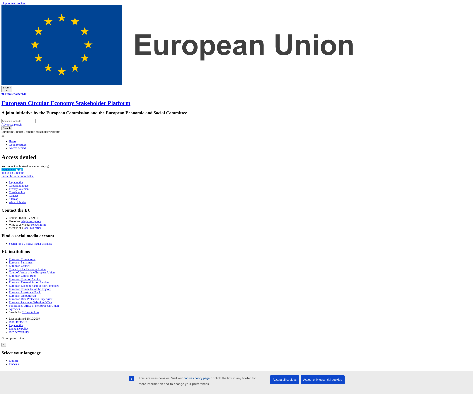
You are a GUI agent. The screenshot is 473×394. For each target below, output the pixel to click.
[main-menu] (2, 136)
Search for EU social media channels (30, 243)
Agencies (14, 309)
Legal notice (16, 182)
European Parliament (21, 262)
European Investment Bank (25, 292)
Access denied (17, 148)
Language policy (18, 328)
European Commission (22, 259)
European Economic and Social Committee (34, 285)
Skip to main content (13, 3)
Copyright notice (18, 185)
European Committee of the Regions (30, 289)
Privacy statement (19, 189)
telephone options (31, 221)
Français (14, 364)
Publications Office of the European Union (34, 305)
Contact (13, 195)
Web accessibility (19, 331)
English (13, 360)
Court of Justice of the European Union (32, 272)
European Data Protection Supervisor (30, 299)
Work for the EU (18, 321)
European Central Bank (22, 275)
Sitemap (13, 199)
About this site (17, 202)
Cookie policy (17, 192)
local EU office (32, 227)
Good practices (17, 144)
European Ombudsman (22, 295)
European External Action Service (29, 282)
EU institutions (30, 312)
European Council (19, 265)
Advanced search (11, 124)
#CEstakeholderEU (13, 93)
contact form (38, 224)
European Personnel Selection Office (30, 302)
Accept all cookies (285, 379)
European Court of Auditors (25, 279)
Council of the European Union (27, 269)
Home (12, 141)
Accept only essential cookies (322, 379)
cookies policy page (197, 378)
